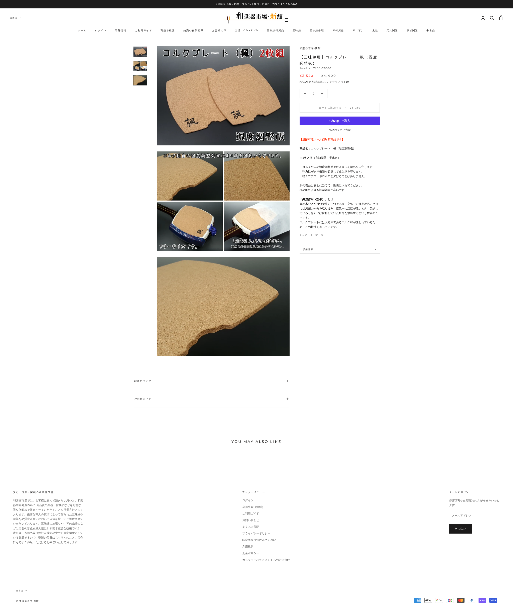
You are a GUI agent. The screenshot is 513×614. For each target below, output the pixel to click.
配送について (142, 381)
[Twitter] (316, 235)
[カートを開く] (501, 17)
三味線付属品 (275, 30)
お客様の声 (219, 30)
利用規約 (247, 547)
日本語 (13, 18)
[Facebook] (311, 235)
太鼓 (375, 30)
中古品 (430, 30)
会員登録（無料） (253, 507)
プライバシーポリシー (256, 533)
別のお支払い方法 (339, 130)
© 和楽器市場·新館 (27, 600)
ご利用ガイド (143, 30)
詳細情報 (308, 249)
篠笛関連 (412, 30)
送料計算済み (317, 82)
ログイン (101, 30)
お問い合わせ (250, 520)
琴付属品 (338, 30)
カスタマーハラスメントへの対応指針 (266, 560)
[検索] (492, 18)
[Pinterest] (322, 235)
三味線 (297, 30)
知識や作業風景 (193, 30)
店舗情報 (120, 30)
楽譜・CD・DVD (247, 30)
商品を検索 (168, 30)
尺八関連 (392, 30)
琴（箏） (358, 30)
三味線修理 (317, 30)
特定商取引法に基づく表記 (259, 540)
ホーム (82, 30)
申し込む (460, 528)
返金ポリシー (250, 553)
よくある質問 (250, 527)
